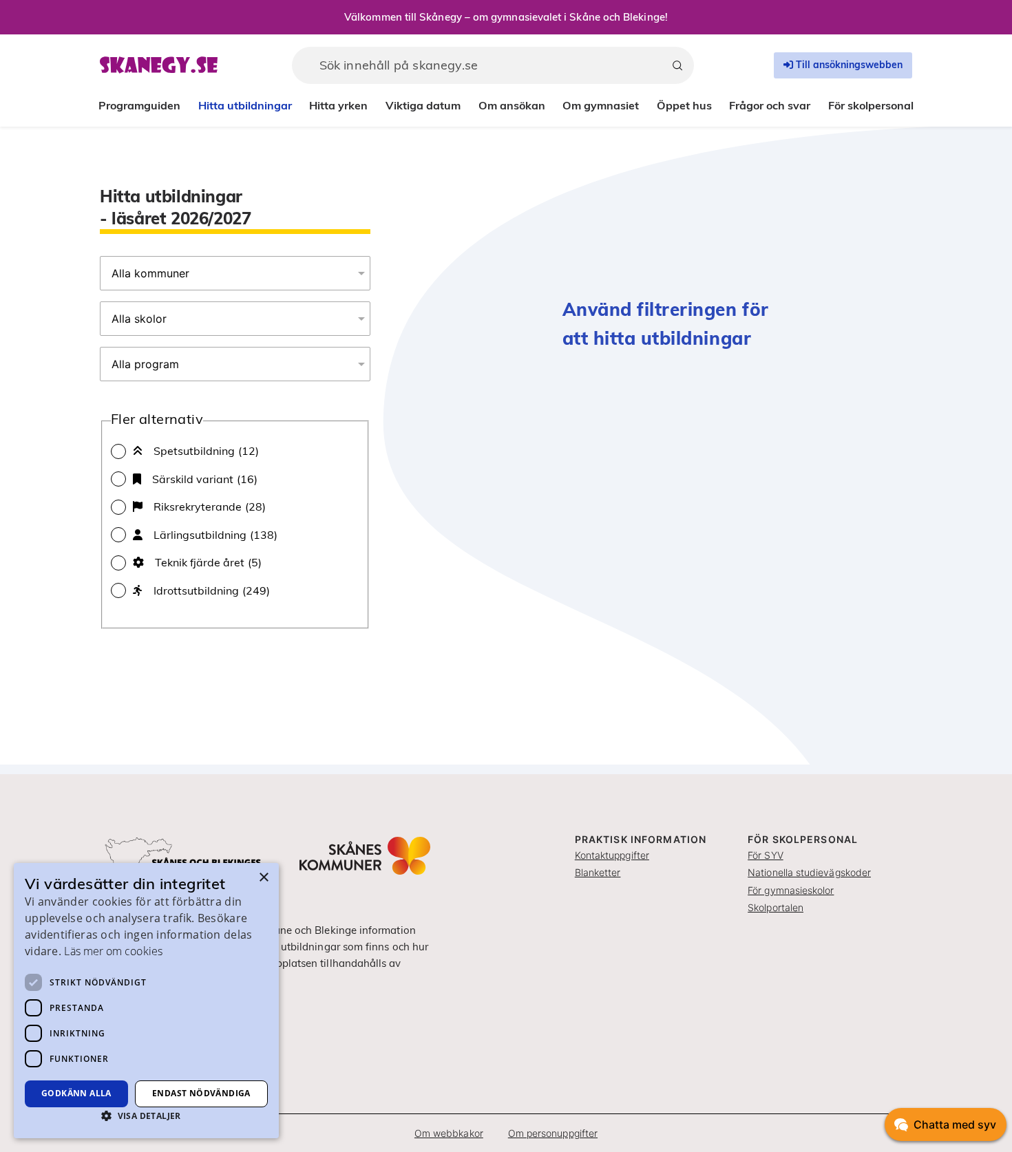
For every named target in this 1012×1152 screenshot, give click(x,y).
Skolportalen (775, 907)
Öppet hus (684, 105)
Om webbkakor (448, 1133)
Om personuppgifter (553, 1133)
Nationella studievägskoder (809, 872)
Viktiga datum (423, 105)
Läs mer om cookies (113, 951)
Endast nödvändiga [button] (201, 1093)
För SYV (765, 855)
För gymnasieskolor (791, 890)
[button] (146, 1115)
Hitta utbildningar (245, 105)
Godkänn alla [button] (76, 1093)
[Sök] (677, 65)
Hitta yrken (338, 105)
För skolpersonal (871, 105)
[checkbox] (235, 450)
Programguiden (139, 105)
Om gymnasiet (600, 105)
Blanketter (598, 872)
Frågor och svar (769, 105)
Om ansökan (511, 105)
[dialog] (146, 1000)
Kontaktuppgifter (612, 855)
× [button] (263, 878)
